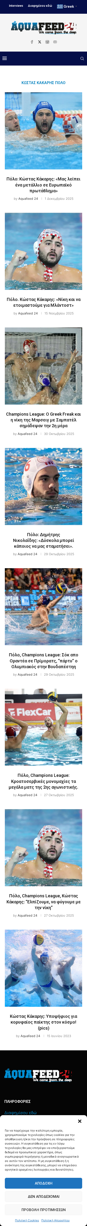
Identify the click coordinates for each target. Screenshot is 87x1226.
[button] (79, 1121)
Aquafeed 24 (28, 198)
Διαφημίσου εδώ (40, 5)
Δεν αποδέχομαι (43, 1196)
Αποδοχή (43, 1183)
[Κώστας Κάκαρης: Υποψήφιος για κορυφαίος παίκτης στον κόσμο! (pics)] (43, 968)
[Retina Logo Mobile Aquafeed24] (38, 1075)
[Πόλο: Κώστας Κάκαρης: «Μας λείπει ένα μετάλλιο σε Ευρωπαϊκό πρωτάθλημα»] (43, 130)
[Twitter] (39, 42)
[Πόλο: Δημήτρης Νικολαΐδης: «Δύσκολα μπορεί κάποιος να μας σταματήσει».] (43, 486)
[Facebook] (32, 42)
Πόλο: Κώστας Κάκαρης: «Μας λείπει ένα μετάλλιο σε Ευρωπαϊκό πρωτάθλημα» (43, 184)
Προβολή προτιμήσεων (44, 1210)
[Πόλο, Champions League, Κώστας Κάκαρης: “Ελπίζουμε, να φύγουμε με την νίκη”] (43, 847)
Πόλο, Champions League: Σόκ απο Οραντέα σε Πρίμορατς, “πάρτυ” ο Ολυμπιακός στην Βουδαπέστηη (43, 660)
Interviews (16, 5)
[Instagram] (47, 42)
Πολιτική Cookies (27, 1220)
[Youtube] (55, 42)
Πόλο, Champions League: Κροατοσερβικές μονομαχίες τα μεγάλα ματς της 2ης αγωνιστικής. (43, 781)
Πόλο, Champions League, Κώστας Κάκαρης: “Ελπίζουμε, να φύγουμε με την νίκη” (44, 901)
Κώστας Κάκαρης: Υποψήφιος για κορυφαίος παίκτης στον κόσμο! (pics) (43, 1022)
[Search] (82, 59)
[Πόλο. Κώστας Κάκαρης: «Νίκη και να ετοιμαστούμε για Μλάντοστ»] (43, 251)
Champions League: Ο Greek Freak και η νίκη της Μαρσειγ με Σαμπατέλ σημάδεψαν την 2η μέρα (43, 420)
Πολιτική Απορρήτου (55, 1220)
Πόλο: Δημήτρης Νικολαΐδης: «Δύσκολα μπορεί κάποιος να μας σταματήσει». (43, 540)
